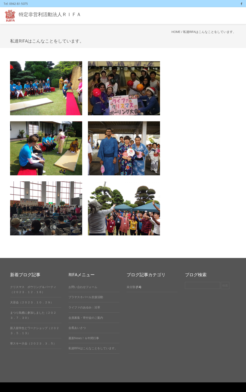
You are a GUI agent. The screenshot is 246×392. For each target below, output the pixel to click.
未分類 (131, 287)
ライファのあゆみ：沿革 (84, 307)
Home (176, 32)
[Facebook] (241, 4)
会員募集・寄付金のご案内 (85, 318)
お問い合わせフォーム (82, 287)
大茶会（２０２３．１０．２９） (31, 302)
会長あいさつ (77, 328)
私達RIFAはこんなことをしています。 (92, 348)
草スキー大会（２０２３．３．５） (33, 343)
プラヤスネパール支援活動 (85, 297)
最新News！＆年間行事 (83, 338)
